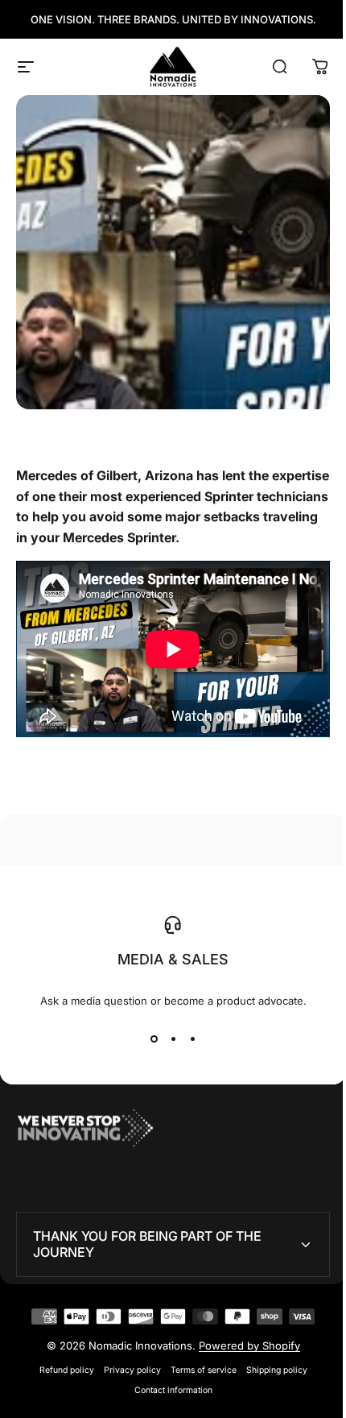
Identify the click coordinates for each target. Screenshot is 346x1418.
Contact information (167, 1383)
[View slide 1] (148, 1032)
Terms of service (197, 1363)
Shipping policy (270, 1363)
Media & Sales (167, 952)
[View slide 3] (186, 1032)
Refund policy (60, 1363)
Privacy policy (125, 1363)
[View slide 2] (167, 1032)
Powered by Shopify (243, 1338)
